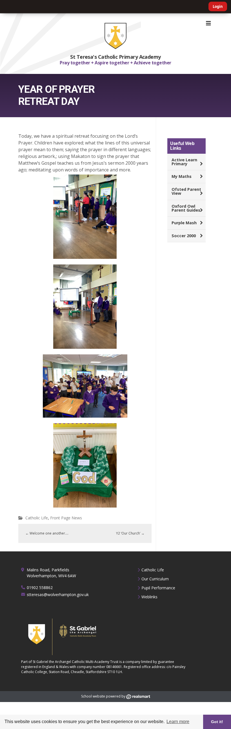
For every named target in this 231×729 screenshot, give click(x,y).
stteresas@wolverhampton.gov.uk (58, 594)
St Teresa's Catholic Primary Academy (115, 56)
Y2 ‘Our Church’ (130, 533)
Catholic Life (36, 517)
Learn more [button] (177, 721)
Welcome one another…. (46, 533)
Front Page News (66, 517)
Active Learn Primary (184, 161)
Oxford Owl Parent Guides (186, 208)
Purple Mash (184, 222)
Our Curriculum (155, 578)
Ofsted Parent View (186, 191)
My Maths (182, 176)
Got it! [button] (217, 721)
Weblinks (149, 596)
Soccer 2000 (184, 235)
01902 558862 (40, 587)
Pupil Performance (158, 587)
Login (218, 6)
